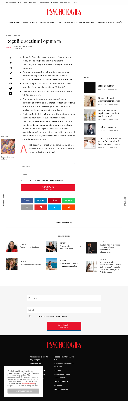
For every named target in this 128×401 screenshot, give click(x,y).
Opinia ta (10, 35)
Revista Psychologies (24, 47)
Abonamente (11, 2)
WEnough (58, 385)
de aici (52, 151)
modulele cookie (28, 383)
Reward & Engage (61, 389)
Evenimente (44, 2)
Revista (17, 35)
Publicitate (22, 2)
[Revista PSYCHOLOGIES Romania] (64, 12)
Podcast (54, 2)
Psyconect (33, 2)
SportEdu (57, 370)
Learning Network (61, 381)
